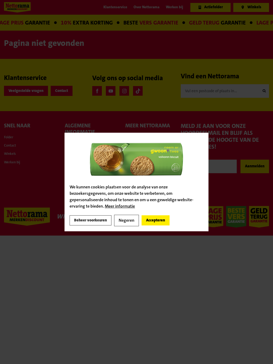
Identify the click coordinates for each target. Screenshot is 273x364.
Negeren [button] (136, 220)
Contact (74, 91)
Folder (10, 137)
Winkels (11, 156)
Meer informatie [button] (120, 205)
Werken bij (14, 166)
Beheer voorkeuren (94, 220)
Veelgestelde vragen (31, 91)
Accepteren (169, 220)
